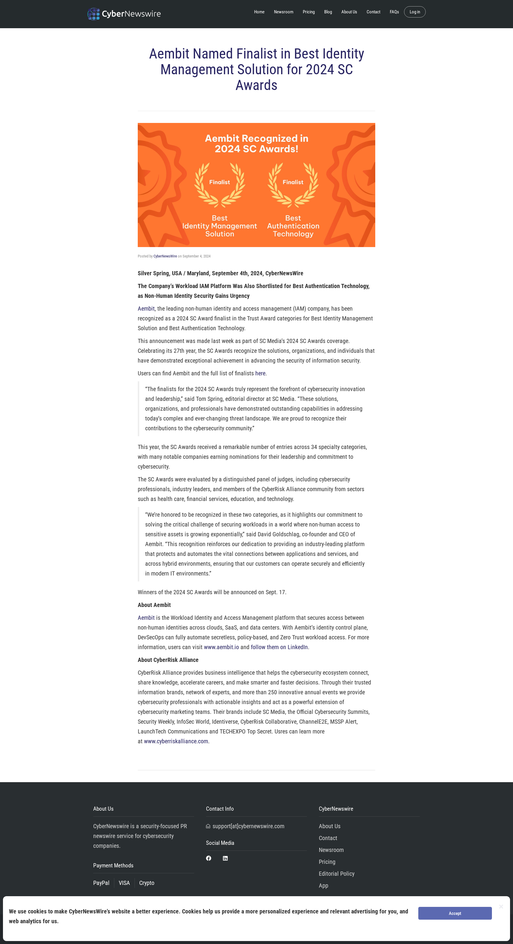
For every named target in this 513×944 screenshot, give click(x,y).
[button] (501, 907)
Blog (328, 12)
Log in (415, 12)
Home (259, 12)
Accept (455, 913)
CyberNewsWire (165, 256)
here (260, 373)
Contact (373, 12)
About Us (349, 12)
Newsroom (283, 12)
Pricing (309, 12)
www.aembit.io (221, 647)
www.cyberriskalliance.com (176, 741)
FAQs (394, 12)
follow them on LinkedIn (279, 647)
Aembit (146, 308)
